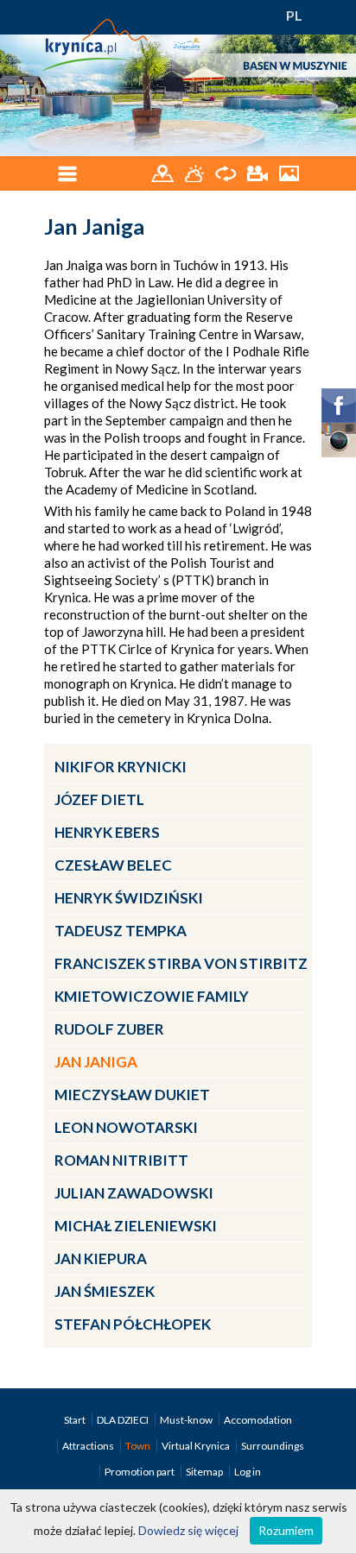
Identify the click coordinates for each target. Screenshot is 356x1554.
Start (75, 1419)
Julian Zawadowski (133, 1193)
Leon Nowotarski (126, 1127)
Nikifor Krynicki (120, 767)
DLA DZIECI (123, 1419)
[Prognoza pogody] (196, 172)
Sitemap (204, 1471)
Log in (247, 1471)
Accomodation (258, 1419)
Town (138, 1445)
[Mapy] (163, 172)
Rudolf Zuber (109, 1029)
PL (294, 15)
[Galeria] (289, 172)
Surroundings (272, 1445)
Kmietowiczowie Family (151, 996)
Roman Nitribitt (121, 1160)
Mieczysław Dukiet (132, 1094)
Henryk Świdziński (128, 898)
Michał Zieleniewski (135, 1226)
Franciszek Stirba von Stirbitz (181, 963)
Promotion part (140, 1471)
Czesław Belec (113, 865)
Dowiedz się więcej (188, 1530)
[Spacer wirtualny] (226, 172)
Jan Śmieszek (104, 1291)
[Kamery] (258, 172)
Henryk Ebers (107, 832)
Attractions (89, 1445)
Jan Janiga (95, 1062)
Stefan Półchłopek (132, 1324)
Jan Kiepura (100, 1258)
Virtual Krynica (197, 1445)
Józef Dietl (99, 799)
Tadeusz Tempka (120, 931)
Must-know (187, 1419)
